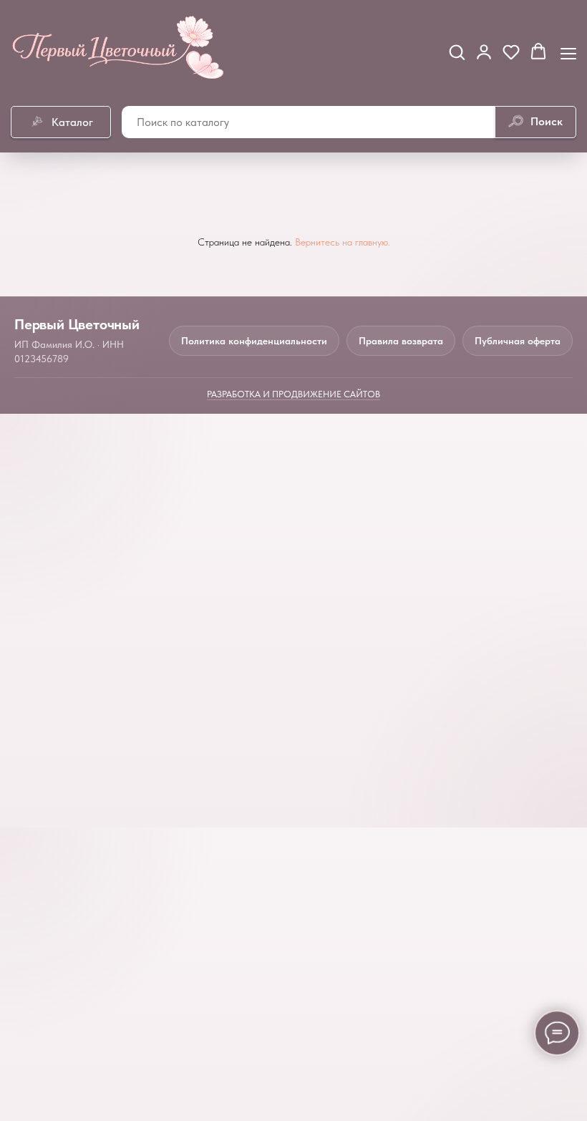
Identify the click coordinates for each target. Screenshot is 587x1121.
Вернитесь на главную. (342, 242)
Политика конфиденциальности (254, 340)
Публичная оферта (518, 340)
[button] (456, 51)
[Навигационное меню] (568, 52)
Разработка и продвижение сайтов (293, 394)
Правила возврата (401, 340)
